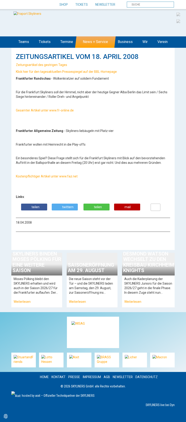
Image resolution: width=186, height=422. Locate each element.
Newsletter (105, 4)
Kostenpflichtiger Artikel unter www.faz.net (47, 176)
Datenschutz (146, 377)
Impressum (92, 377)
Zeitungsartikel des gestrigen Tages (42, 65)
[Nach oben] (178, 414)
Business (125, 42)
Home (44, 377)
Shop (63, 4)
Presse (74, 377)
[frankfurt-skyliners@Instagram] (31, 4)
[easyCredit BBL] (178, 14)
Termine (66, 42)
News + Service (95, 42)
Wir (145, 42)
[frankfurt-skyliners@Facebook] (15, 4)
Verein (162, 42)
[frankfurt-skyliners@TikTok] (23, 4)
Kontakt (58, 377)
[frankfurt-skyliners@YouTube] (39, 4)
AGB (107, 377)
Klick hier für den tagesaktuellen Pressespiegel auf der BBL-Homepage (66, 71)
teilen (35, 207)
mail (128, 207)
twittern (67, 207)
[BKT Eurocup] (178, 21)
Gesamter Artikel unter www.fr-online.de (45, 110)
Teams (23, 42)
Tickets (81, 4)
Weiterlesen (22, 301)
